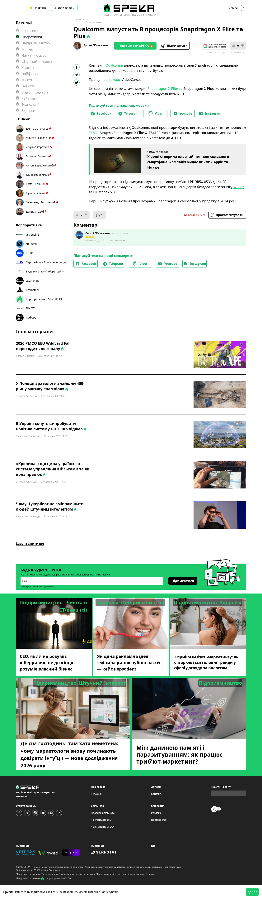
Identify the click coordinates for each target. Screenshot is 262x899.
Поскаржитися (195, 215)
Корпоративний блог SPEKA (44, 299)
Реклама (156, 813)
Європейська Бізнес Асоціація (46, 262)
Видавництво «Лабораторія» (45, 271)
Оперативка (94, 22)
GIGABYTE (32, 280)
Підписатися (177, 46)
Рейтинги (29, 98)
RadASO (31, 317)
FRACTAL (31, 308)
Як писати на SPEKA (102, 826)
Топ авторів (39, 7)
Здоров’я (28, 110)
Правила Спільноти (103, 813)
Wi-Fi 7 (238, 187)
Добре (252, 892)
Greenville (32, 234)
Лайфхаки (30, 73)
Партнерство (159, 819)
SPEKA (27, 866)
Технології (30, 104)
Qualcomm (114, 65)
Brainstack (32, 290)
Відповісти (90, 240)
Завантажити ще (30, 543)
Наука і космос (33, 55)
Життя (26, 80)
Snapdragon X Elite (162, 88)
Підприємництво (35, 43)
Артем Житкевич (95, 45)
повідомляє (111, 79)
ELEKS (30, 253)
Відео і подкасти (35, 92)
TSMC (93, 132)
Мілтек (27, 49)
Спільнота (30, 30)
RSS (153, 845)
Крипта (27, 67)
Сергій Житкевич (97, 233)
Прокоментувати (230, 215)
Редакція (96, 794)
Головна (78, 19)
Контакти (156, 794)
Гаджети (28, 86)
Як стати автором (64, 7)
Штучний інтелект (37, 61)
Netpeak (31, 244)
